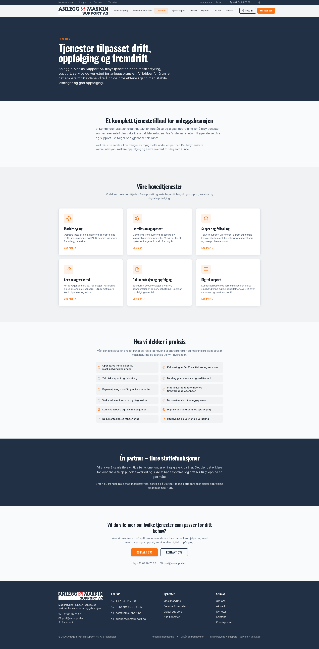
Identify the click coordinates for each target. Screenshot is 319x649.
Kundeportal (206, 2)
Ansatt (219, 2)
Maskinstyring (121, 10)
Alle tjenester (171, 617)
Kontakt (229, 10)
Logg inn (249, 10)
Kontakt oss (266, 10)
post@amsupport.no (175, 563)
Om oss (217, 10)
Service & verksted (142, 10)
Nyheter (205, 10)
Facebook (67, 622)
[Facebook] (259, 2)
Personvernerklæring (162, 636)
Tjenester (161, 10)
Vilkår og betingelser (192, 636)
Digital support (178, 10)
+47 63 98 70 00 (242, 2)
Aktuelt (193, 10)
